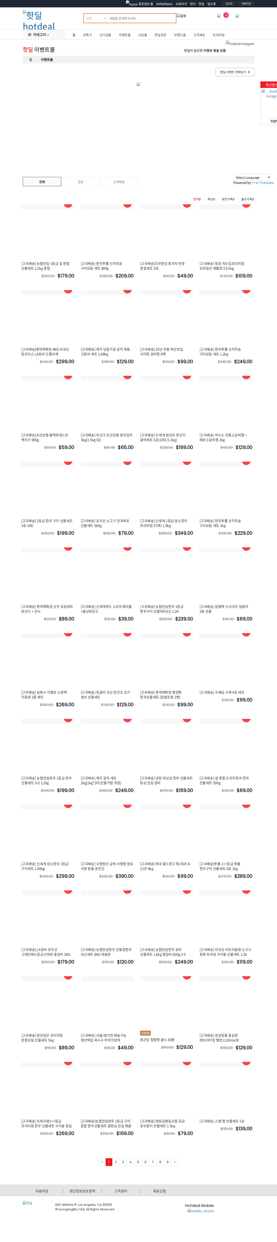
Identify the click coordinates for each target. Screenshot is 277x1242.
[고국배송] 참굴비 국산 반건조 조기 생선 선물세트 (105, 695)
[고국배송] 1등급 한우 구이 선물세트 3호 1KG (46, 523)
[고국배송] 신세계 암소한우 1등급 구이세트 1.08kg (45, 866)
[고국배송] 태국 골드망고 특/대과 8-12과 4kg (165, 866)
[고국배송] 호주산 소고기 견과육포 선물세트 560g (105, 523)
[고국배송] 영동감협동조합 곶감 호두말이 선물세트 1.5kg (162, 1123)
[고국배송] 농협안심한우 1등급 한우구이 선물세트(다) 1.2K (162, 609)
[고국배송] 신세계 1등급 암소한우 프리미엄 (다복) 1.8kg (163, 523)
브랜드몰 (180, 34)
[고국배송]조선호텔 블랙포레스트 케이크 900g (44, 437)
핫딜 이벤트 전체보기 (233, 72)
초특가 (87, 34)
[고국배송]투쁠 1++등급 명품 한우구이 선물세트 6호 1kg (220, 866)
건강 (80, 182)
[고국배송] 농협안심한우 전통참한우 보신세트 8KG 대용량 (106, 952)
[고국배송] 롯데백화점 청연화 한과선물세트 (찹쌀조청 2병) (161, 695)
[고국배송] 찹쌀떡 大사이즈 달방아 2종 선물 (224, 609)
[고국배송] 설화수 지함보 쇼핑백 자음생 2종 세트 (44, 695)
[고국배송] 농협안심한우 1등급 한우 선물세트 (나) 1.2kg (46, 780)
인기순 (197, 199)
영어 (193, 4)
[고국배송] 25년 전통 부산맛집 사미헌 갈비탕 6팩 (161, 351)
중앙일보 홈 (145, 4)
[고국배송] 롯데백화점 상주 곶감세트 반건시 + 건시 (47, 609)
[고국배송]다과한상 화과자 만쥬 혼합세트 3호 (162, 266)
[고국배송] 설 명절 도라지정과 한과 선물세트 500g (224, 780)
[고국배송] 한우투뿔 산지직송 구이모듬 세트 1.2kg (220, 351)
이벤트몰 (125, 34)
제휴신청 (159, 1190)
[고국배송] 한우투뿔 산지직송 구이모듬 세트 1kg (220, 523)
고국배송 (199, 34)
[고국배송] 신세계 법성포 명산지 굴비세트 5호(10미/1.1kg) (162, 437)
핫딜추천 (160, 34)
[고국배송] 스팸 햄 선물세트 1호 (222, 1121)
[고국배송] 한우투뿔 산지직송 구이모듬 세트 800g (101, 266)
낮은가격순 (228, 199)
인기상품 (105, 34)
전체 (42, 182)
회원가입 (246, 3)
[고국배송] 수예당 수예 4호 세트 (222, 692)
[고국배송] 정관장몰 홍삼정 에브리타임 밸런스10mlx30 (219, 1038)
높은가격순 (247, 199)
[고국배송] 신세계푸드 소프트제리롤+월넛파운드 (106, 609)
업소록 (211, 4)
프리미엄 (219, 34)
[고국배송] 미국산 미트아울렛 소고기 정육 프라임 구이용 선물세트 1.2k (225, 952)
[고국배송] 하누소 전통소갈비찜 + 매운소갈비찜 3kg (223, 437)
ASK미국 (181, 4)
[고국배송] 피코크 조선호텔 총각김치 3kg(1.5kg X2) (107, 437)
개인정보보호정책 (82, 1190)
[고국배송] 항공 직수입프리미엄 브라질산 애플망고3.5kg (222, 266)
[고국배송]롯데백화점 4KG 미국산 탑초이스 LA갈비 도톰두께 (45, 351)
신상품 (142, 34)
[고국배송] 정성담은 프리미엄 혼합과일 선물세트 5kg (42, 1038)
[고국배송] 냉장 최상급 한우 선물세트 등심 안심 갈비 (166, 780)
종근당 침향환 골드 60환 (157, 1039)
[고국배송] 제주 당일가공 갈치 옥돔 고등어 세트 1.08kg (105, 351)
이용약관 (41, 1190)
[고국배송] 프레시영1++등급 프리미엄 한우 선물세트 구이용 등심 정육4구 (46, 1125)
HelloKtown (164, 4)
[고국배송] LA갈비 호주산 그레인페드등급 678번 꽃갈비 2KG (45, 952)
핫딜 (201, 4)
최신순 (211, 199)
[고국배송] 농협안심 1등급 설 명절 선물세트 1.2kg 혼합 (45, 266)
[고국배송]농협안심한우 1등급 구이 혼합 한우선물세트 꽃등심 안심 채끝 (106, 1123)
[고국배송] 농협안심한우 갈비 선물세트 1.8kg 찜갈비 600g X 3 (162, 952)
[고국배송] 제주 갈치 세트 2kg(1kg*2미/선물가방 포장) (101, 780)
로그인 (229, 3)
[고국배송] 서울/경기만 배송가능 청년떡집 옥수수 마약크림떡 (104, 1038)
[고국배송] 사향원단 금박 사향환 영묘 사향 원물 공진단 (107, 866)
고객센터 (120, 1190)
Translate (267, 182)
